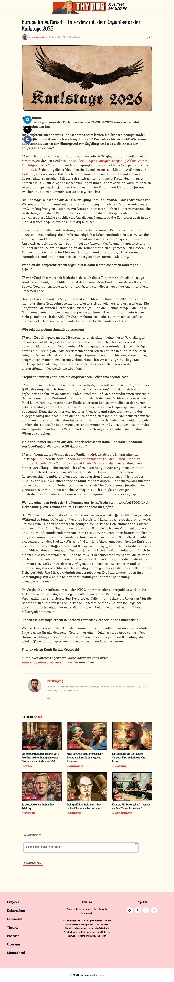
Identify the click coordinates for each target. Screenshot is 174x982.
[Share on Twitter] (27, 130)
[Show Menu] (8, 7)
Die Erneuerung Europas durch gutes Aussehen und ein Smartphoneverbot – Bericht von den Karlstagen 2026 (41, 757)
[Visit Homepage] (89, 7)
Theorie (13, 927)
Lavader (42, 463)
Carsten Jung (38, 37)
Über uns (14, 944)
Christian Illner (76, 766)
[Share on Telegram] (27, 120)
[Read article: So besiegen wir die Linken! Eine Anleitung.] (42, 786)
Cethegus (28, 766)
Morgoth (104, 161)
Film (72, 798)
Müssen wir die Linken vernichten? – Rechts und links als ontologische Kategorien (85, 757)
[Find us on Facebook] (146, 910)
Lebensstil (14, 919)
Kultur (118, 798)
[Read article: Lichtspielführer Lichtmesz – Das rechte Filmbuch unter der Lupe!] (87, 786)
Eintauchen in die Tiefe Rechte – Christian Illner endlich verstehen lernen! (129, 757)
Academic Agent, (85, 161)
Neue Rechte (74, 37)
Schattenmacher (89, 459)
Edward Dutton (114, 459)
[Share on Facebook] (27, 139)
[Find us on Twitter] (138, 910)
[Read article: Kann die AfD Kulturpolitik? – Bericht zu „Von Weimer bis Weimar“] (132, 786)
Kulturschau (16, 911)
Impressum (99, 975)
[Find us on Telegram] (129, 910)
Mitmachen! (16, 953)
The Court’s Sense (62, 463)
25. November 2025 (57, 37)
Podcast (13, 936)
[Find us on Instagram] (154, 910)
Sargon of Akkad (124, 161)
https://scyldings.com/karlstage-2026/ (50, 662)
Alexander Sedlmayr (123, 813)
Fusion (88, 463)
